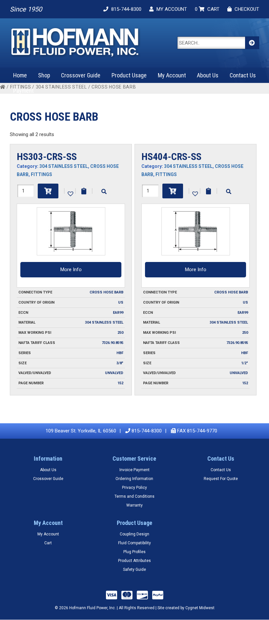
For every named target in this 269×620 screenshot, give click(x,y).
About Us (207, 75)
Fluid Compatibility (134, 543)
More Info (71, 269)
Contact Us (243, 75)
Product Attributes (134, 560)
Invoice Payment (134, 470)
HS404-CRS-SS (171, 156)
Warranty (134, 505)
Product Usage (129, 75)
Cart (48, 543)
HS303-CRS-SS (47, 156)
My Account (172, 75)
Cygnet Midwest (200, 608)
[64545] (172, 191)
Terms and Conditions (134, 496)
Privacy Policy (134, 487)
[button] (70, 193)
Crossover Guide (80, 75)
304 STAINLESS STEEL (61, 87)
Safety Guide (134, 569)
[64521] (48, 191)
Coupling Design (134, 534)
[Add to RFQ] (83, 191)
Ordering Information (134, 478)
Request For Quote (221, 478)
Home (20, 75)
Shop (44, 75)
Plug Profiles (134, 552)
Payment (23, 90)
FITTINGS (41, 174)
